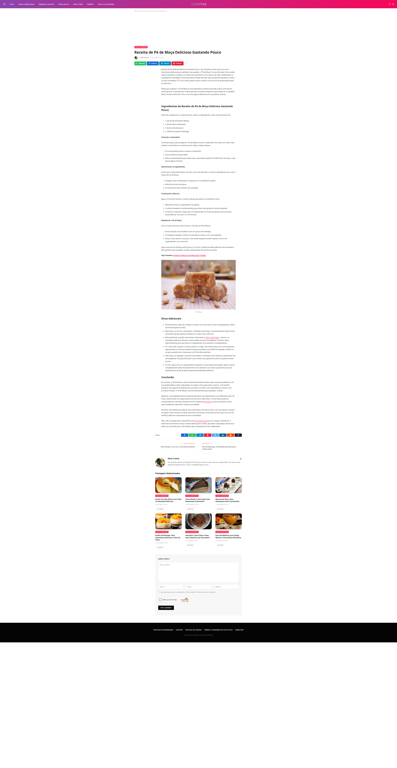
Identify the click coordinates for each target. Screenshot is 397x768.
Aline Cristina (145, 57)
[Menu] (4, 4)
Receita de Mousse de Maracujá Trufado (189, 255)
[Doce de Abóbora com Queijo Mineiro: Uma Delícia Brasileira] (228, 521)
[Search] (393, 4)
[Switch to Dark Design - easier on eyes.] (390, 4)
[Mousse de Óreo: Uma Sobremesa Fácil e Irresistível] (228, 485)
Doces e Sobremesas (26, 4)
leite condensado (212, 337)
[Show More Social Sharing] (186, 63)
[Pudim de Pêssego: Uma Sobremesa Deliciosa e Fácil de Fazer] (168, 521)
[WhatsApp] (139, 79)
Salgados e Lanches (46, 4)
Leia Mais (160, 509)
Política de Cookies (193, 630)
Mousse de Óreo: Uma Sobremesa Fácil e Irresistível (227, 500)
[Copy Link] (139, 107)
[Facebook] (139, 75)
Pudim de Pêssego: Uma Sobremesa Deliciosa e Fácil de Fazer (167, 537)
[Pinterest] (139, 98)
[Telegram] (139, 89)
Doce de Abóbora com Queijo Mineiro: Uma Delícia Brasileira (228, 536)
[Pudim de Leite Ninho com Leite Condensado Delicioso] (168, 485)
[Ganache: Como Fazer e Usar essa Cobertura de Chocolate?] (198, 521)
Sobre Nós (239, 630)
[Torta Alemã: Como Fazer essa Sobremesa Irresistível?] (198, 485)
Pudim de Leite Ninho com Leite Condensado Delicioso (168, 500)
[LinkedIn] (139, 93)
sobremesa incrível (202, 421)
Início (12, 4)
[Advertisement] (198, 30)
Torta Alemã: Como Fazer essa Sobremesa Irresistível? (197, 500)
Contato (179, 630)
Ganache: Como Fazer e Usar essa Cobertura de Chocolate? (197, 536)
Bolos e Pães (78, 4)
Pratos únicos (63, 4)
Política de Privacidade (163, 630)
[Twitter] (139, 84)
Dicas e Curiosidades (106, 4)
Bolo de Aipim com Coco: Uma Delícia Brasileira (178, 447)
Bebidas (90, 4)
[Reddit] (139, 103)
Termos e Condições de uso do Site (218, 630)
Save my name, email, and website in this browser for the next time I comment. (188, 592)
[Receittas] (198, 4)
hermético (208, 402)
